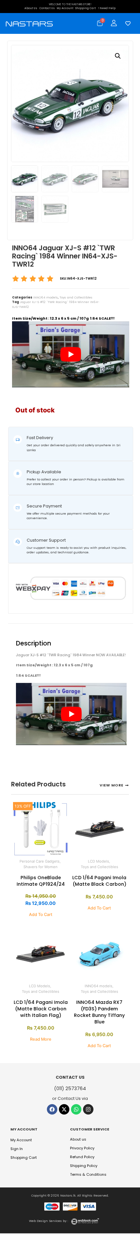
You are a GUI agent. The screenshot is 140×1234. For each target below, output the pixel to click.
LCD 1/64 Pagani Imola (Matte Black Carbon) (99, 880)
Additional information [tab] (35, 628)
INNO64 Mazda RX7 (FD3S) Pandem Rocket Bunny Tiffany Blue (99, 1012)
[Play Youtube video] (70, 354)
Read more (40, 1039)
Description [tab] (19, 628)
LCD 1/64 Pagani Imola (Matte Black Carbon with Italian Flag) (41, 1009)
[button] (118, 56)
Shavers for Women (40, 867)
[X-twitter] (64, 1109)
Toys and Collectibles (76, 297)
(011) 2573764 (70, 1088)
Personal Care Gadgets (40, 861)
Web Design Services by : (48, 1221)
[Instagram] (88, 1109)
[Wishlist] (126, 23)
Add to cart (40, 914)
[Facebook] (52, 1109)
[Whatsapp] (76, 1109)
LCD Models (98, 861)
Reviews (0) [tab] (51, 628)
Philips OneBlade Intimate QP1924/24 (41, 880)
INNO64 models (45, 297)
